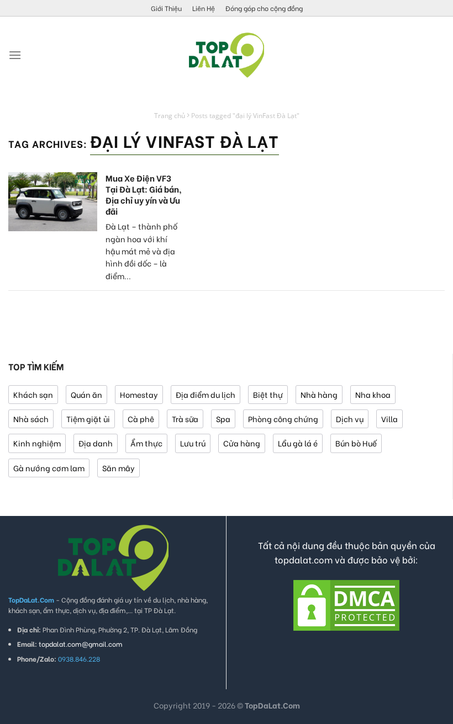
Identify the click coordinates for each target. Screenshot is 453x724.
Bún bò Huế (356, 443)
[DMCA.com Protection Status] (346, 603)
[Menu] (15, 54)
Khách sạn (33, 394)
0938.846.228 (79, 658)
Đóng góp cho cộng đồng (264, 8)
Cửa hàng (241, 443)
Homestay (139, 394)
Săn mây (118, 467)
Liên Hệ (203, 8)
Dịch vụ (350, 418)
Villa (389, 418)
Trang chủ (169, 115)
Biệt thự (268, 394)
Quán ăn (86, 394)
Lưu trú (193, 443)
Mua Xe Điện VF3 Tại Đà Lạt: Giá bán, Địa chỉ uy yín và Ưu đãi (144, 194)
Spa (223, 418)
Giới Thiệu (166, 8)
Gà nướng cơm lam (49, 467)
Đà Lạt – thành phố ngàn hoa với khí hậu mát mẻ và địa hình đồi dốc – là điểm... (141, 250)
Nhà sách (31, 418)
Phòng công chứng (283, 418)
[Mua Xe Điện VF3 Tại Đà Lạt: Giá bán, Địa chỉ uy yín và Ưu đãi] (52, 201)
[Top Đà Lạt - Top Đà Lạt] (226, 55)
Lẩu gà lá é (298, 443)
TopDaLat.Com (272, 705)
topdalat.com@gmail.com (81, 643)
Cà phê (141, 418)
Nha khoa (373, 394)
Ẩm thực (146, 443)
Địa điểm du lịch (205, 394)
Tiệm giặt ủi (88, 418)
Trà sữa (185, 418)
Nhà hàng (319, 394)
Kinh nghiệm (37, 443)
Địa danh (95, 443)
